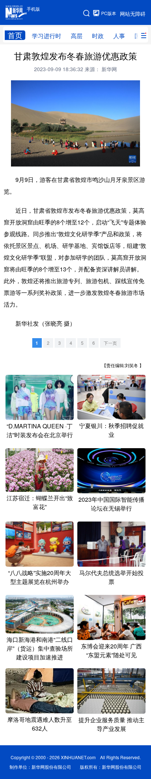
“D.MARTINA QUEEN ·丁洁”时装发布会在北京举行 (40, 430)
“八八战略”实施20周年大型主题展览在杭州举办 (39, 577)
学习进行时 (46, 36)
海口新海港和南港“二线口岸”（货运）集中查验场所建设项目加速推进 (40, 648)
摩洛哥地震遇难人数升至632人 (39, 723)
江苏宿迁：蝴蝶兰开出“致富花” (40, 502)
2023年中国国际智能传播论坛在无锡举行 (111, 503)
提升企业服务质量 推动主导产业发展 (111, 724)
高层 (76, 36)
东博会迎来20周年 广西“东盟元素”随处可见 (111, 650)
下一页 (110, 343)
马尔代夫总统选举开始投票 (111, 577)
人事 (119, 36)
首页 (15, 35)
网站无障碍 (133, 13)
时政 (98, 36)
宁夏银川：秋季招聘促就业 (111, 430)
